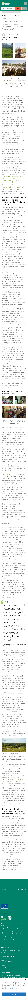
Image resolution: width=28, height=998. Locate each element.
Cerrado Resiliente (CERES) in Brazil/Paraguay (13, 179)
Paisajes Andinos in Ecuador (11, 187)
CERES (7, 474)
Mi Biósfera (11, 80)
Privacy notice (13, 988)
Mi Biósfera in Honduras (10, 176)
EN (24, 8)
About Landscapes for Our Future (10, 950)
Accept (14, 994)
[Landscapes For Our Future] (10, 3)
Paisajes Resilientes (10, 85)
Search (18, 8)
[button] (25, 979)
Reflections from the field (11, 11)
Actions (3, 952)
